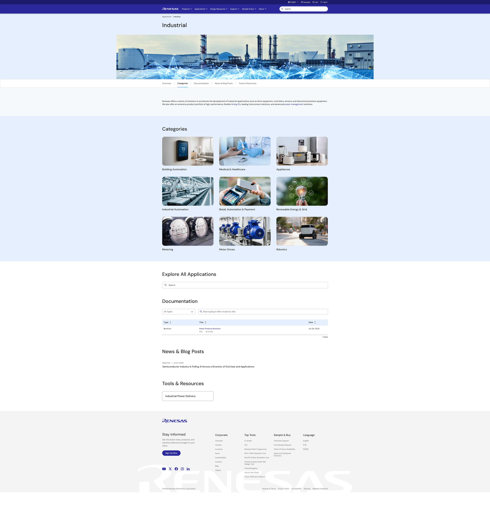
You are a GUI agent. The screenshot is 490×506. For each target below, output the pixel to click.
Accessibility (296, 489)
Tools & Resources (247, 83)
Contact (218, 462)
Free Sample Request (282, 445)
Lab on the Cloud (251, 472)
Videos (218, 470)
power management (294, 104)
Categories (182, 83)
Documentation (201, 83)
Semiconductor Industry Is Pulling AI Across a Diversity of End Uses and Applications (208, 366)
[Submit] (165, 285)
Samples (306, 2)
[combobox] (245, 285)
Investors (219, 449)
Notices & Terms (269, 489)
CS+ (246, 445)
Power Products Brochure (209, 328)
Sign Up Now (171, 453)
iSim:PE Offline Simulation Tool (256, 457)
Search (303, 9)
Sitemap (307, 489)
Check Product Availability (284, 449)
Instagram (182, 469)
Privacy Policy (283, 489)
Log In (325, 2)
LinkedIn (188, 469)
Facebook (176, 469)
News (217, 453)
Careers (218, 445)
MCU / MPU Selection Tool (255, 453)
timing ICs (236, 104)
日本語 (305, 449)
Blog (217, 466)
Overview (166, 83)
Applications (166, 17)
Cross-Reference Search (254, 477)
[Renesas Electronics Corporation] (170, 9)
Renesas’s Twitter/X (170, 469)
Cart (316, 2)
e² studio (248, 441)
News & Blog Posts (224, 83)
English (306, 441)
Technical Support (281, 441)
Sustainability (220, 457)
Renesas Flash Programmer (255, 449)
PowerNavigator (251, 468)
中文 (305, 445)
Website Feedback (320, 489)
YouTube (164, 469)
